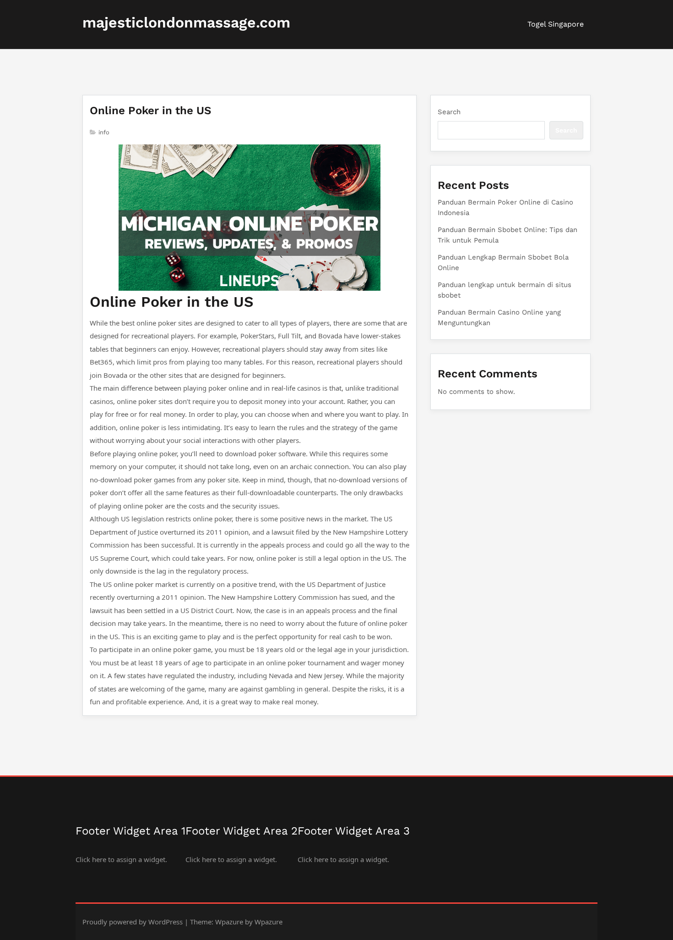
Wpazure (229, 921)
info (103, 132)
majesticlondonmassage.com (186, 22)
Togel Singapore (555, 24)
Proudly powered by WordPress (132, 921)
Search (449, 112)
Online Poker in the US (150, 110)
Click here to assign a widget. (121, 859)
